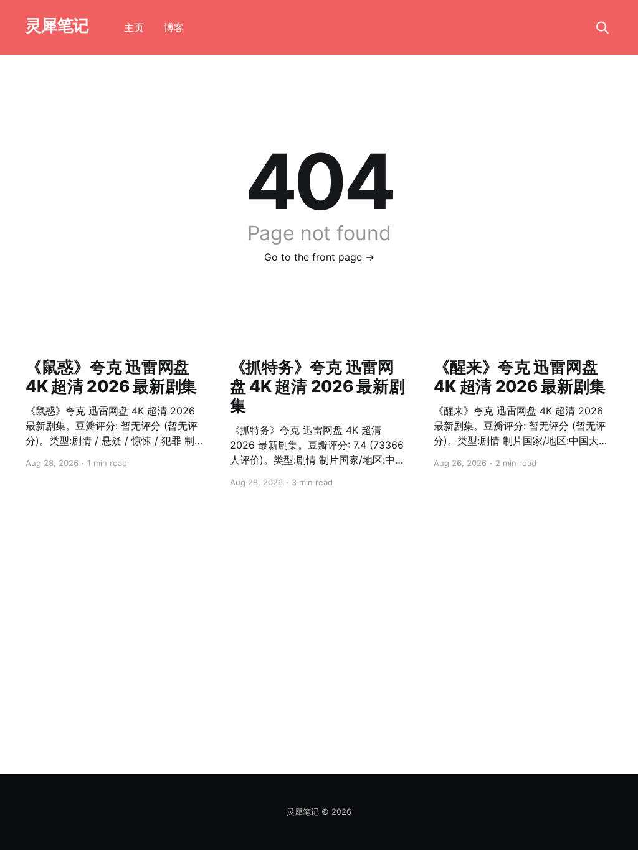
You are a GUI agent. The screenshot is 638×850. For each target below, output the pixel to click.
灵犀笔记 (57, 25)
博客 (174, 27)
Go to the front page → (319, 257)
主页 (134, 27)
